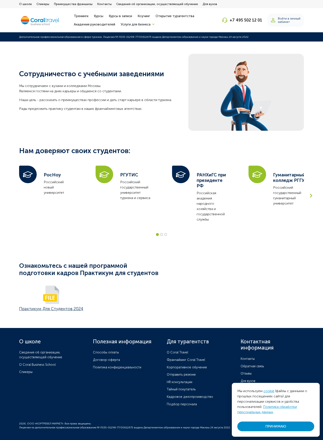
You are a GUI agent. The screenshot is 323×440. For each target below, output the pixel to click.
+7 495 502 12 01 (246, 20)
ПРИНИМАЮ (275, 426)
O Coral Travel (177, 352)
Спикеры (42, 4)
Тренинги (81, 16)
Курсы (98, 16)
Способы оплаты (106, 352)
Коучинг (144, 16)
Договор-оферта (106, 360)
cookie (268, 391)
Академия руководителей (94, 24)
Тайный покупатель (181, 389)
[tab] (157, 234)
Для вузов (210, 4)
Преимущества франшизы (73, 4)
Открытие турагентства (175, 16)
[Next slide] (310, 195)
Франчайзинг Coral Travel (186, 360)
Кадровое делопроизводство (190, 397)
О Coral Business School (37, 365)
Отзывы (246, 373)
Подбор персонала (182, 404)
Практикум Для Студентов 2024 (51, 308)
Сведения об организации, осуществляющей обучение (157, 4)
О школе (25, 4)
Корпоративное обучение (187, 367)
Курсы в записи (120, 16)
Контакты (104, 4)
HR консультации (179, 382)
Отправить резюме (181, 375)
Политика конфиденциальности (117, 367)
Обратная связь (252, 366)
